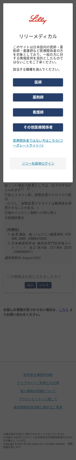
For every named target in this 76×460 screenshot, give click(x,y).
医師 (38, 82)
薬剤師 (38, 97)
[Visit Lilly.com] (38, 22)
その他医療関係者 (38, 127)
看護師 (38, 112)
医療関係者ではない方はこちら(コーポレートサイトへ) (38, 143)
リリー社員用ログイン (38, 164)
